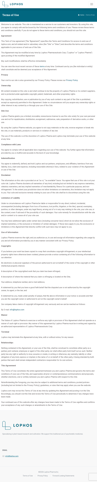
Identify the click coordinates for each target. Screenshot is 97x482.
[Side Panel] (92, 4)
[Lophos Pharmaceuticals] (12, 4)
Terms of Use (28, 476)
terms (42, 66)
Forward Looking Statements (63, 476)
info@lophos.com (17, 310)
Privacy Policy (72, 80)
